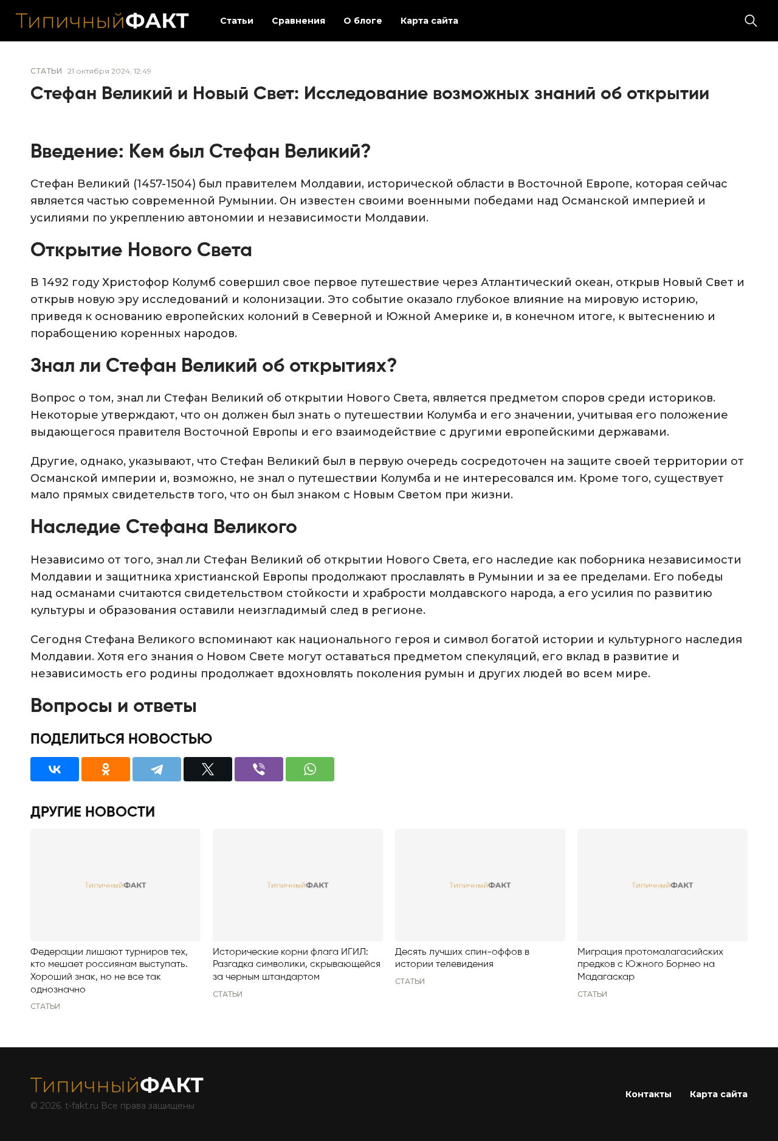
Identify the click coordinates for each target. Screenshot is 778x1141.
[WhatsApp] (310, 769)
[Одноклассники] (105, 769)
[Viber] (259, 769)
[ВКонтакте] (54, 769)
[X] (208, 769)
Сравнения (298, 20)
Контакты (648, 1094)
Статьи (236, 20)
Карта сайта (429, 20)
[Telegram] (157, 769)
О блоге (362, 20)
